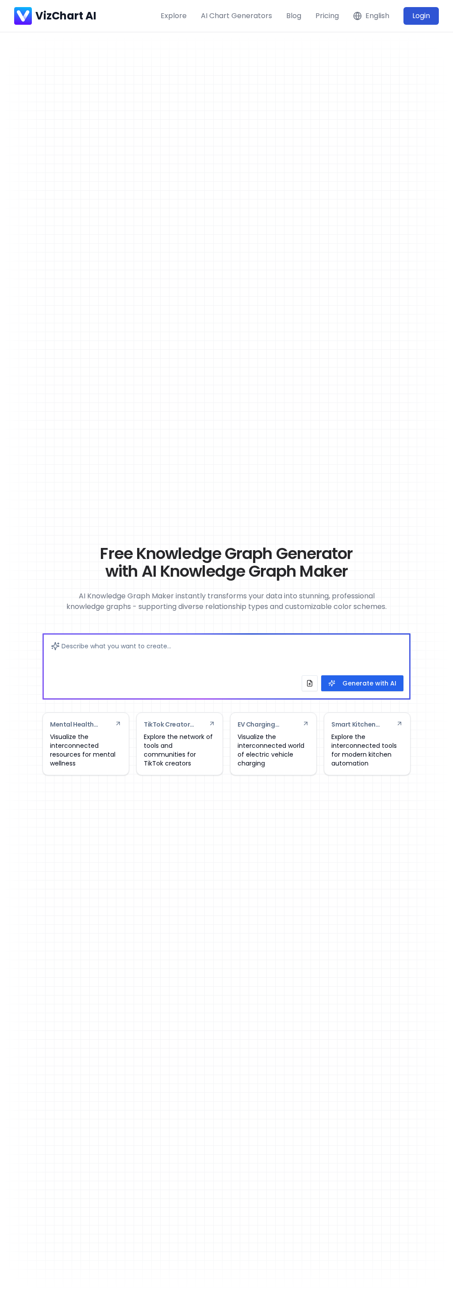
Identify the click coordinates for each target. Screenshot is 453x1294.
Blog (293, 16)
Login (421, 16)
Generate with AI (369, 683)
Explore (174, 16)
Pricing (327, 16)
